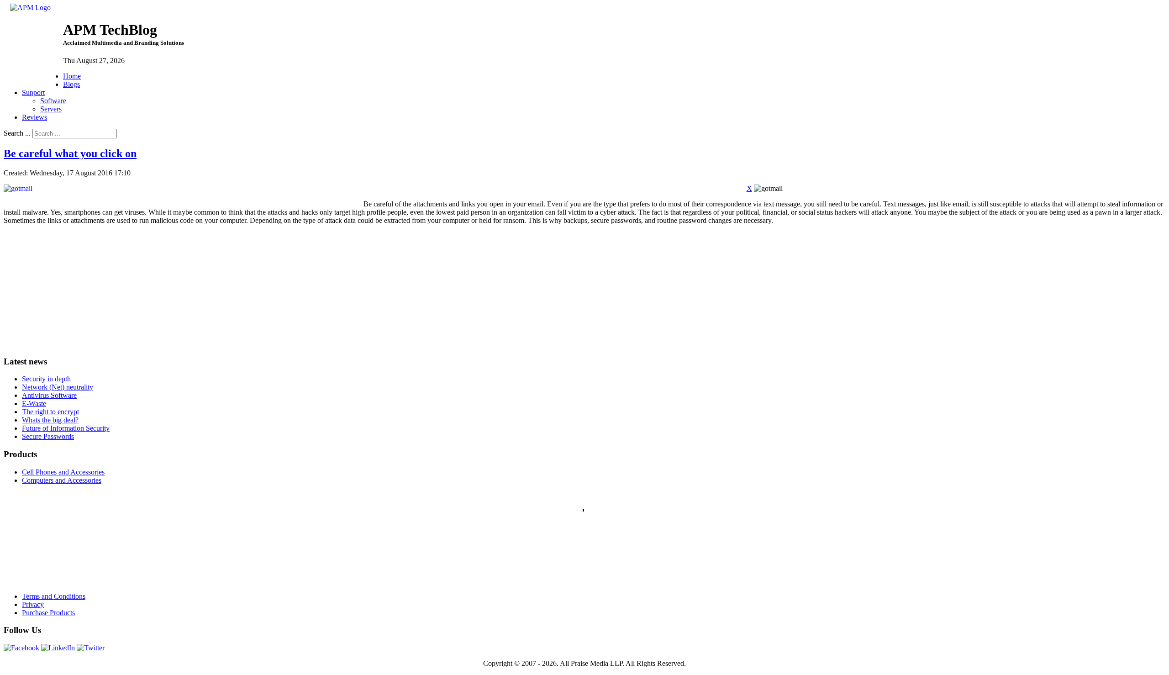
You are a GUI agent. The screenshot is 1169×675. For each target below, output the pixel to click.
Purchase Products (48, 613)
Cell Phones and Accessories (63, 472)
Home (72, 76)
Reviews (34, 117)
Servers (51, 109)
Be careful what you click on (70, 153)
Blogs (71, 84)
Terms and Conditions (53, 596)
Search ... (17, 133)
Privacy (33, 604)
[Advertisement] (72, 289)
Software (53, 101)
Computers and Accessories (61, 480)
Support (33, 92)
